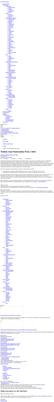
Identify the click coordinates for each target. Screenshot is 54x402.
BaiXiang (10, 90)
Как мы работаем (10, 119)
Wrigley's (10, 76)
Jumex (9, 87)
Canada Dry (11, 25)
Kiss (9, 110)
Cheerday (10, 100)
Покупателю (6, 112)
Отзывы (7, 118)
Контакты (5, 122)
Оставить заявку (4, 132)
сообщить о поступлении (6, 157)
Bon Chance (11, 15)
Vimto (9, 53)
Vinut (9, 64)
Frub (9, 63)
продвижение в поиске (14, 382)
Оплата (20, 158)
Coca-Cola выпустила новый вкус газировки (11, 315)
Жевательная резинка (10, 72)
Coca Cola (10, 27)
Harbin (9, 102)
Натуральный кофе (10, 94)
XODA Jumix (11, 71)
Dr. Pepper (10, 26)
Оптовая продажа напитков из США (11, 368)
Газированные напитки (11, 18)
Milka (9, 83)
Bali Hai (10, 99)
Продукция (5, 5)
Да (1, 399)
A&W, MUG (11, 37)
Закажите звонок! (16, 128)
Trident (9, 74)
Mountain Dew (11, 19)
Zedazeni (10, 20)
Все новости (3, 335)
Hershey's (10, 80)
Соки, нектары (9, 86)
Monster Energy (11, 7)
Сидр (7, 109)
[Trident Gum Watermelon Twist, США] (9, 154)
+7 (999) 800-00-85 (5, 130)
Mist (9, 48)
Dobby (9, 85)
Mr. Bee (10, 12)
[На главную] (1, 125)
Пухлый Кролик (12, 78)
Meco (9, 60)
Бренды (5, 366)
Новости (5, 373)
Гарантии (8, 117)
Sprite (9, 51)
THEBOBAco (11, 58)
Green (9, 45)
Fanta (9, 28)
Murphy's (10, 103)
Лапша (7, 89)
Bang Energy (11, 10)
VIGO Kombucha (12, 52)
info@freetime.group (8, 131)
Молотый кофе (11, 96)
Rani (9, 67)
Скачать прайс (11, 132)
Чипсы (7, 13)
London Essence (11, 47)
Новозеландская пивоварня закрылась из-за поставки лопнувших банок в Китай (19, 329)
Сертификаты (9, 116)
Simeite (10, 92)
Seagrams (10, 50)
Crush (9, 42)
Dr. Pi (9, 29)
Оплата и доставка (7, 111)
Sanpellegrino (11, 31)
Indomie (10, 93)
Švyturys (10, 106)
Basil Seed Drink (12, 65)
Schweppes (10, 34)
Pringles (10, 14)
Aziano (9, 8)
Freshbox (10, 73)
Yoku (9, 68)
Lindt (9, 79)
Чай (7, 54)
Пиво (7, 98)
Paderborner (11, 104)
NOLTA (10, 16)
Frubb (9, 55)
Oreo (9, 84)
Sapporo (10, 105)
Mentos (10, 22)
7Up (9, 35)
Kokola (10, 81)
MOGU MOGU (11, 70)
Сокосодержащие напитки (12, 61)
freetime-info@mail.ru (43, 187)
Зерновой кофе (11, 97)
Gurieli (9, 57)
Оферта (16, 132)
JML (9, 91)
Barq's (9, 39)
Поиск (2, 135)
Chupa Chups (11, 24)
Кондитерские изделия (11, 77)
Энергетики (8, 6)
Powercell (10, 9)
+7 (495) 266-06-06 (5, 129)
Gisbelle (10, 107)
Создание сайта (4, 382)
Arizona (10, 38)
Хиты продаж (6, 3)
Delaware (10, 44)
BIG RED (10, 40)
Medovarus (10, 21)
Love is (10, 33)
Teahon (10, 59)
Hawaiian (10, 46)
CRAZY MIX (11, 41)
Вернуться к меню (5, 1)
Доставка (13, 158)
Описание (5, 158)
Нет (4, 399)
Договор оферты (9, 120)
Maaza (9, 66)
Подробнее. (39, 388)
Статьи (4, 113)
